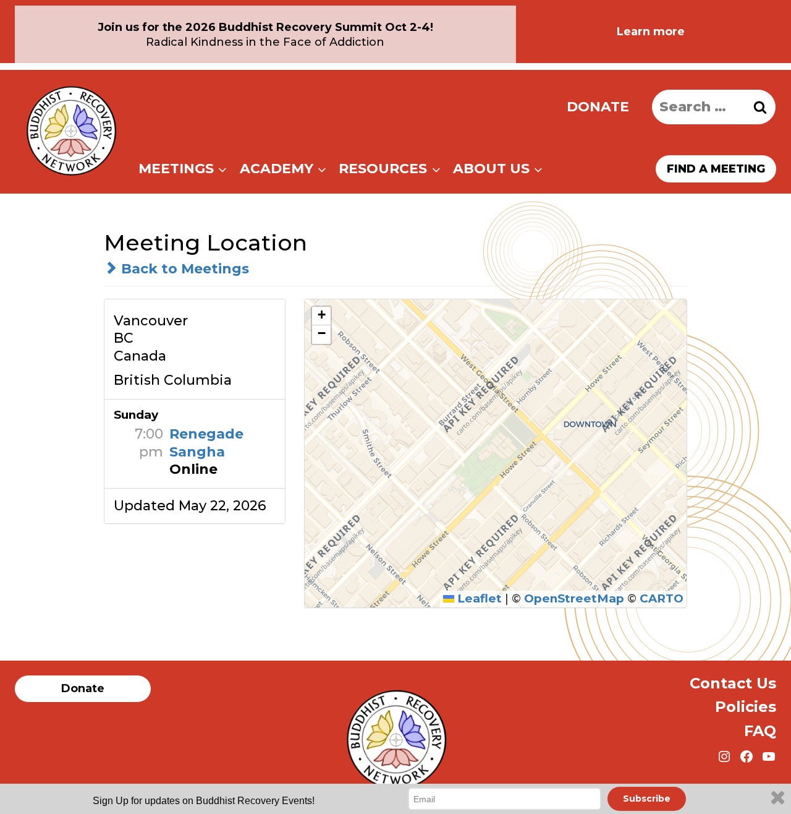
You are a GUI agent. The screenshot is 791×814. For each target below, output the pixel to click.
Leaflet (478, 598)
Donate (598, 106)
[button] (321, 316)
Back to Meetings (183, 268)
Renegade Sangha (206, 443)
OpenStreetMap (574, 598)
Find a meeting (716, 169)
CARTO (661, 598)
